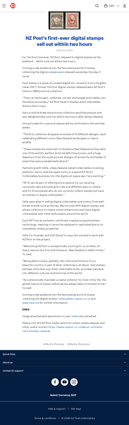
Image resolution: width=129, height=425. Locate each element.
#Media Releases (78, 344)
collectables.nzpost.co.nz (74, 298)
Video (74, 316)
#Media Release (53, 344)
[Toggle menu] (4, 6)
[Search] (97, 5)
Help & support (56, 408)
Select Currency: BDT (63, 395)
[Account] (124, 5)
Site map (76, 408)
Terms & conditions (45, 418)
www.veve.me (30, 302)
